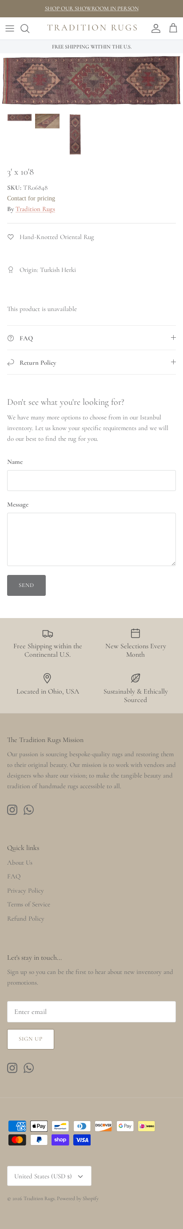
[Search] (29, 28)
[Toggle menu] (10, 28)
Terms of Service (28, 904)
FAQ (13, 876)
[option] (91, 80)
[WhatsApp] (29, 810)
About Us (19, 862)
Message (17, 504)
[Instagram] (12, 810)
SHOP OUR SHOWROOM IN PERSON (92, 8)
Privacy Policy (25, 890)
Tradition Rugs (35, 209)
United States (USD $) (43, 1176)
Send (26, 585)
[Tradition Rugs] (91, 28)
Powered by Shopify (78, 1198)
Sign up (31, 1038)
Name (15, 462)
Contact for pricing (31, 198)
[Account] (153, 28)
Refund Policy (25, 918)
